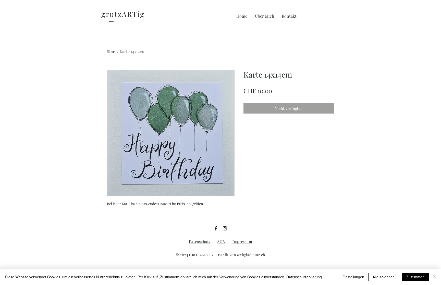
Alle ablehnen (384, 276)
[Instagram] (225, 228)
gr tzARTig (123, 14)
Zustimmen (415, 276)
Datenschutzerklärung (304, 276)
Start (111, 51)
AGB (221, 241)
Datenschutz (200, 241)
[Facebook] (216, 228)
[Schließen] (435, 277)
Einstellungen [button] (353, 276)
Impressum (242, 241)
